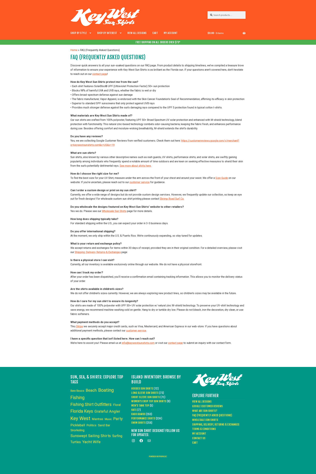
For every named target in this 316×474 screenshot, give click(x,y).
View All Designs (137, 33)
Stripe (79, 326)
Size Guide (221, 178)
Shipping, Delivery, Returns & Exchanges (98, 252)
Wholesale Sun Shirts (114, 211)
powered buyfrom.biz (158, 456)
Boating (106, 390)
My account (171, 33)
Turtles (75, 442)
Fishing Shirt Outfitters (91, 404)
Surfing (117, 436)
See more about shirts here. (135, 165)
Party (118, 418)
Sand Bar (104, 425)
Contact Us (198, 438)
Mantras (97, 419)
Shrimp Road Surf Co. (172, 198)
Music (108, 419)
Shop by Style (78, 33)
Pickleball (77, 425)
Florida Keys (81, 411)
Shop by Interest (107, 33)
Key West (80, 418)
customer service (140, 182)
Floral (117, 405)
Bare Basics (77, 390)
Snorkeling (77, 430)
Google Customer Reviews (207, 406)
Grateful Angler (107, 411)
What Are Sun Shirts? (204, 410)
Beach (91, 390)
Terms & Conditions (204, 429)
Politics (91, 425)
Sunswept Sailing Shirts (90, 436)
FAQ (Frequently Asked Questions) (212, 415)
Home (73, 50)
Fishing (77, 397)
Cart (155, 33)
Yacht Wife (91, 442)
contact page (99, 74)
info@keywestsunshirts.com (138, 342)
